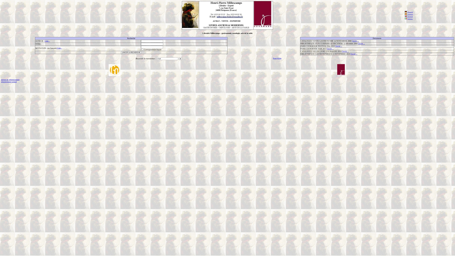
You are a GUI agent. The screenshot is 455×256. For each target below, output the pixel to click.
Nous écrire (277, 58)
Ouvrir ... (355, 41)
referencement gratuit (9, 82)
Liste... (47, 41)
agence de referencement (10, 80)
